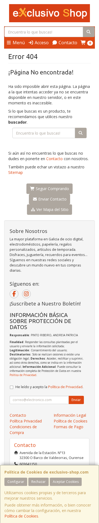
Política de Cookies (21, 516)
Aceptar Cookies (66, 481)
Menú (18, 43)
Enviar (76, 399)
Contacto (67, 43)
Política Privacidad (26, 421)
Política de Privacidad (23, 375)
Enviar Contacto (52, 199)
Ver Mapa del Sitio (51, 209)
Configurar (15, 481)
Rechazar (38, 481)
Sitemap (15, 172)
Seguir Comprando (52, 188)
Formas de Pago (68, 426)
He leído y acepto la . (49, 387)
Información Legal (70, 415)
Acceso (41, 43)
